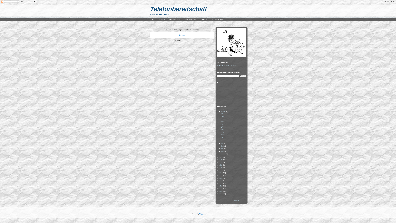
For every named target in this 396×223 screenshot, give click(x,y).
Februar (223, 154)
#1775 (222, 130)
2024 (221, 160)
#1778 (222, 122)
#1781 (222, 114)
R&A (153, 19)
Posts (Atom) (186, 40)
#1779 (222, 119)
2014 (221, 186)
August (223, 111)
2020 (221, 170)
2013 (221, 188)
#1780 (222, 116)
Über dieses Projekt (217, 19)
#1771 (222, 140)
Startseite (182, 35)
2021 (221, 167)
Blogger (201, 214)
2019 (221, 173)
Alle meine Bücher (174, 19)
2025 (221, 157)
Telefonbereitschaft (178, 9)
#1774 (222, 132)
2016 (221, 181)
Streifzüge (162, 19)
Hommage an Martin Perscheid (226, 65)
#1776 (222, 127)
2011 (221, 194)
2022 (221, 165)
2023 (221, 162)
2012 (221, 191)
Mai (222, 148)
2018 (221, 175)
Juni (222, 146)
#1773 (222, 135)
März (223, 151)
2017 (221, 178)
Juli (222, 143)
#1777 (222, 124)
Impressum (236, 200)
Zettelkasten (203, 19)
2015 (221, 183)
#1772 (222, 137)
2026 (221, 109)
